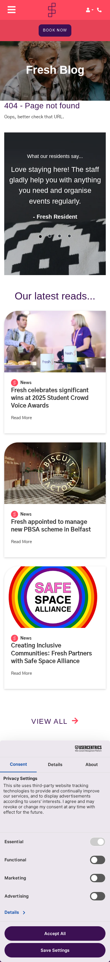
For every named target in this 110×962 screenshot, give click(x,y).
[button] (89, 10)
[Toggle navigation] (12, 10)
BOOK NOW (55, 30)
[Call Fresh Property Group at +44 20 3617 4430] (99, 10)
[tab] (40, 236)
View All (50, 721)
